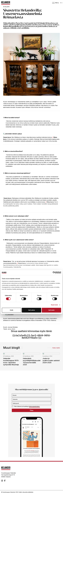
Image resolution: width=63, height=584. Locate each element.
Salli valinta (31, 310)
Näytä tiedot (54, 305)
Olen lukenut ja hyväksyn (27, 406)
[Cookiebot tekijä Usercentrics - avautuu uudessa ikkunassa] (54, 272)
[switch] (23, 298)
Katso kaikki (56, 348)
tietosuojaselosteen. (34, 406)
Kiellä (11, 310)
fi (60, 3)
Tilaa (31, 410)
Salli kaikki (51, 310)
